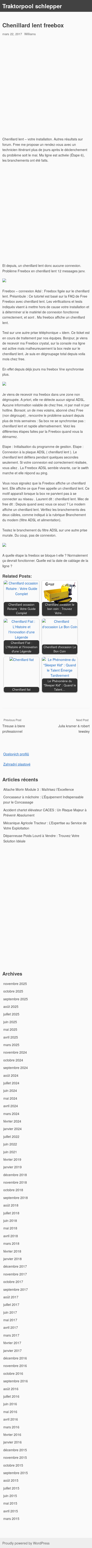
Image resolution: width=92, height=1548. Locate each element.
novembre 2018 (15, 1182)
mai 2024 (10, 1098)
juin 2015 (10, 1495)
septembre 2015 (15, 1472)
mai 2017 (10, 1319)
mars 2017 (11, 1335)
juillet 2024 (11, 1083)
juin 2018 (10, 1220)
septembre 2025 (15, 999)
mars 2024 (11, 1113)
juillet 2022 (11, 1136)
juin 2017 (10, 1312)
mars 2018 (11, 1243)
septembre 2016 (15, 1381)
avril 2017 (10, 1327)
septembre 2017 (15, 1289)
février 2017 (12, 1342)
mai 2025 (10, 1029)
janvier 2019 (12, 1167)
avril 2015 (10, 1511)
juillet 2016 (11, 1396)
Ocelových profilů (16, 754)
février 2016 (12, 1434)
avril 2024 (10, 1105)
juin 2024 (10, 1090)
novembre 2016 (15, 1365)
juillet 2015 (11, 1488)
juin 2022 (10, 1144)
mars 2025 (11, 1044)
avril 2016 (10, 1419)
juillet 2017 (11, 1304)
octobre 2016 (13, 1373)
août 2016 (10, 1388)
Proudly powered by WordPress (26, 1543)
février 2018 (12, 1251)
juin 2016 (10, 1403)
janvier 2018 (12, 1258)
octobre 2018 (13, 1189)
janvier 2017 (12, 1350)
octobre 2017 (13, 1281)
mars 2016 (11, 1427)
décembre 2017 (15, 1266)
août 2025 (10, 1006)
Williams (30, 34)
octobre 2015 (13, 1465)
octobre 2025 (13, 991)
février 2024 (12, 1121)
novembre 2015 (15, 1457)
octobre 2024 (13, 1060)
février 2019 (12, 1159)
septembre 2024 (15, 1067)
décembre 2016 (15, 1358)
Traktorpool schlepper (32, 6)
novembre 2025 (15, 983)
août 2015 (10, 1480)
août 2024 (10, 1075)
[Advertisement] (46, 87)
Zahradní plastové (16, 764)
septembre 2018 (15, 1197)
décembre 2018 (15, 1174)
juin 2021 (10, 1151)
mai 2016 (10, 1411)
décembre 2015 (15, 1449)
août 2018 (10, 1205)
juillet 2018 (11, 1213)
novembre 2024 (15, 1052)
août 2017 (10, 1297)
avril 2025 (10, 1037)
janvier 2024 (12, 1128)
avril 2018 (10, 1235)
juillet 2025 (11, 1014)
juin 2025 (10, 1021)
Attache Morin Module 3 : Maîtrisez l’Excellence (38, 789)
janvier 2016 (12, 1442)
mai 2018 (10, 1228)
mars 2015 (11, 1518)
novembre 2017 (15, 1274)
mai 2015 (10, 1503)
